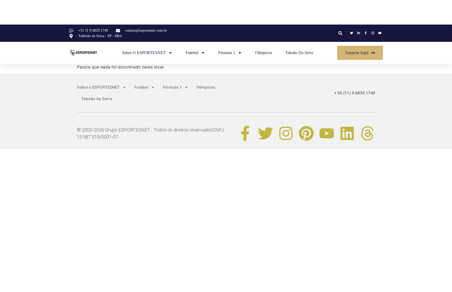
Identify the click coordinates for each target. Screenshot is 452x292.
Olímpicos (263, 52)
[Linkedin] (347, 133)
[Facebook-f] (245, 133)
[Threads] (367, 133)
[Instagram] (285, 133)
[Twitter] (265, 133)
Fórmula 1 (226, 52)
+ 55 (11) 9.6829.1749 (354, 93)
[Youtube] (326, 133)
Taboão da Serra (299, 52)
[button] (340, 33)
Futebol (192, 52)
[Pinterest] (306, 133)
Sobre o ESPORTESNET (144, 52)
